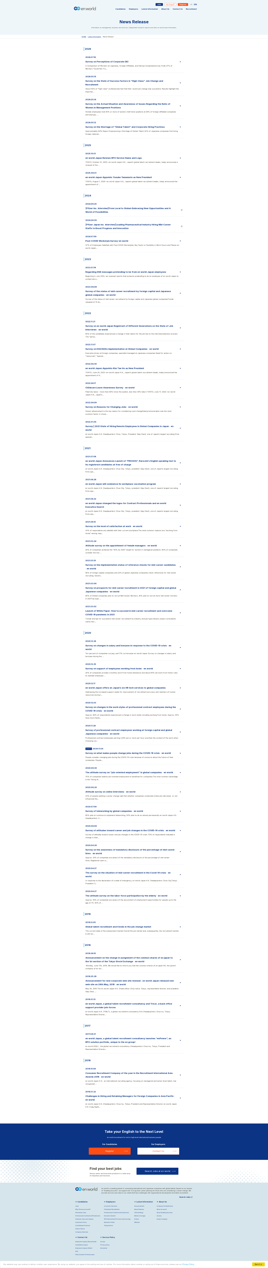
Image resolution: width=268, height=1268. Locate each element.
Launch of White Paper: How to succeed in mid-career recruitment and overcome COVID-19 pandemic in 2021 (128, 613)
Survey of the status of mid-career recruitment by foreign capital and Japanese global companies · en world (128, 293)
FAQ (76, 1251)
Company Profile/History (165, 1206)
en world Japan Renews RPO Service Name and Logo (113, 158)
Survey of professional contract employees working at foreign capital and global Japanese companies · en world (128, 732)
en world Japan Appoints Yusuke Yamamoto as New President (118, 177)
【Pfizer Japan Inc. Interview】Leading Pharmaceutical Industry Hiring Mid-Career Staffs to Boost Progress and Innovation (128, 226)
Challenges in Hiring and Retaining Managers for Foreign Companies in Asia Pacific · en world (130, 1098)
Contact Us (178, 9)
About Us (165, 9)
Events (136, 1219)
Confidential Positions (82, 1225)
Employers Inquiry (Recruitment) (85, 1241)
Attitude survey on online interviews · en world (110, 792)
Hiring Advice (108, 1225)
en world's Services (110, 1206)
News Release (139, 1209)
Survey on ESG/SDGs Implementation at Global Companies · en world (122, 349)
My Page (169, 4)
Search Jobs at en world (157, 1171)
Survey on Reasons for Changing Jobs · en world (111, 407)
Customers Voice (81, 1222)
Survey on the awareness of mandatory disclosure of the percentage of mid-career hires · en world (130, 852)
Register (183, 4)
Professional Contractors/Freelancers (87, 1216)
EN (195, 4)
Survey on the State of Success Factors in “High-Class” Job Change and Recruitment (124, 83)
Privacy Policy (188, 1264)
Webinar (137, 1222)
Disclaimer (103, 1248)
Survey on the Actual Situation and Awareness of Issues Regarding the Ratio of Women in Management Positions (127, 106)
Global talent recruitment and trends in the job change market (118, 927)
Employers (133, 9)
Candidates (120, 9)
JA (191, 4)
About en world (162, 1209)
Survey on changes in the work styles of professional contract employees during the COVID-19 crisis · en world (130, 709)
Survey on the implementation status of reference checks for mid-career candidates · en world (130, 567)
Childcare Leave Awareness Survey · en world (109, 387)
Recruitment (191, 9)
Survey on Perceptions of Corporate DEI (106, 61)
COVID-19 (89, 748)
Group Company (162, 1219)
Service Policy (108, 1237)
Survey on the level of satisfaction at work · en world (113, 526)
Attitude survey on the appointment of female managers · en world (121, 545)
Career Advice (80, 1229)
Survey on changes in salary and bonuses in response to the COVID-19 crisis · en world (128, 647)
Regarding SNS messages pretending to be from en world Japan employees (125, 272)
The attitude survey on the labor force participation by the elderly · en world (126, 895)
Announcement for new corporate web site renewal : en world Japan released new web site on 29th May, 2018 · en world (129, 983)
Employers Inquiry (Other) (83, 1248)
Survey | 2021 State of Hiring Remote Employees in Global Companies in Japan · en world (129, 428)
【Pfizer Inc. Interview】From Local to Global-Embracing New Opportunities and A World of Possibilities (128, 210)
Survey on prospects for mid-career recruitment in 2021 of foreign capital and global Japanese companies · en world (130, 590)
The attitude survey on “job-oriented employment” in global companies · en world (129, 772)
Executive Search (109, 1216)
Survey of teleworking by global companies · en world (114, 811)
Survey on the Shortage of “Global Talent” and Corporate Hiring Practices (125, 127)
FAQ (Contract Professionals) (85, 1254)
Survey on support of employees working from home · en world (119, 668)
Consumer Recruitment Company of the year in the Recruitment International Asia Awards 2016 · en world (129, 1075)
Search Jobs (184, 1197)
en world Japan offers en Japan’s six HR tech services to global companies (125, 688)
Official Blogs (138, 1212)
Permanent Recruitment (111, 1209)
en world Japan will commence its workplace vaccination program (120, 484)
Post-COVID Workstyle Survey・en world (106, 241)
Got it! (257, 1264)
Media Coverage (139, 1216)
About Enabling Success (165, 1212)
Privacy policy (105, 1245)
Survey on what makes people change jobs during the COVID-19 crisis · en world (128, 753)
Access (159, 1216)
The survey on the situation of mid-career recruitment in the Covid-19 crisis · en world (128, 874)
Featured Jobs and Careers (84, 1219)
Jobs (159, 4)
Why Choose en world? (83, 1209)
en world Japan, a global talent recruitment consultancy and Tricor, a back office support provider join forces (128, 1006)
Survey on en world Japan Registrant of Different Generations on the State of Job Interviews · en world (129, 328)
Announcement (139, 1206)
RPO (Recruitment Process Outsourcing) (117, 1219)
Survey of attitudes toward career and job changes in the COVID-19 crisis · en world (130, 830)
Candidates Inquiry (81, 1245)
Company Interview (81, 1232)
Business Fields (109, 1222)
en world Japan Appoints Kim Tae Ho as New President (114, 368)
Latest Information (150, 9)
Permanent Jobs (80, 1212)
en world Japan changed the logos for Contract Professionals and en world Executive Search (125, 505)
